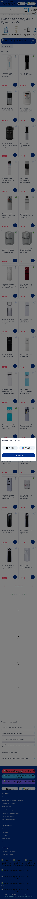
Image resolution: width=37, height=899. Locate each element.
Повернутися (18, 455)
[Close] (34, 440)
